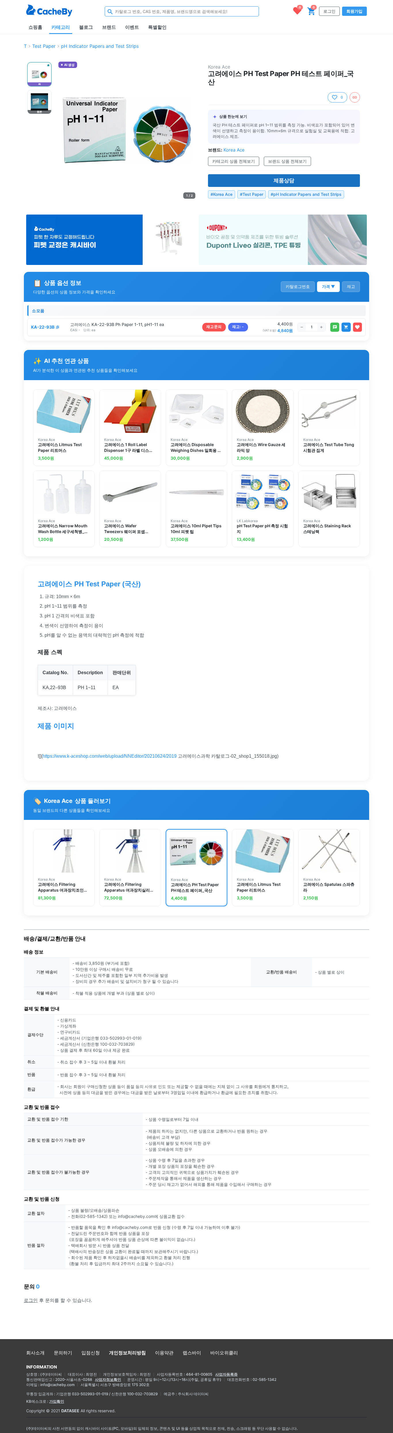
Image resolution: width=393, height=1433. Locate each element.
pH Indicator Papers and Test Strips (100, 46)
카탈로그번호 (298, 286)
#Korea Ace (221, 194)
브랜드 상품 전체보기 (287, 161)
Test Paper (44, 46)
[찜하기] (357, 327)
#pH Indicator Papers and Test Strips (306, 194)
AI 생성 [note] (69, 65)
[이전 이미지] (63, 130)
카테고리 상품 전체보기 (233, 161)
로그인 (329, 11)
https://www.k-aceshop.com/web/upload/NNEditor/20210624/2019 (110, 756)
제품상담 (284, 180)
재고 (351, 286)
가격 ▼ (328, 286)
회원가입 (354, 11)
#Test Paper (251, 194)
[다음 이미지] (190, 130)
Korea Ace (219, 67)
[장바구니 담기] (346, 327)
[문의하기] (334, 327)
